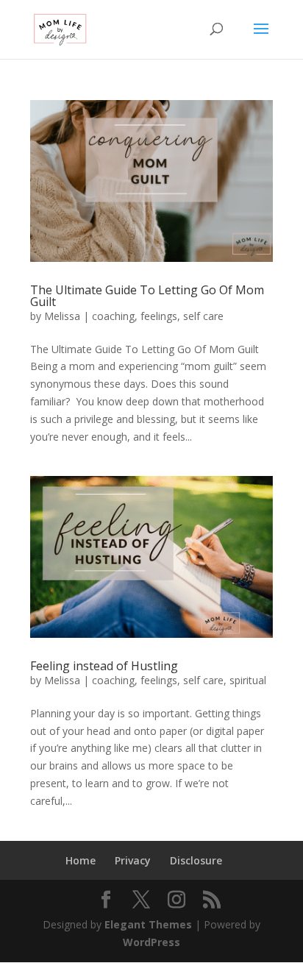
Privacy (133, 860)
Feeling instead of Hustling (104, 666)
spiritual (247, 680)
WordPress (151, 942)
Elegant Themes (148, 924)
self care (203, 316)
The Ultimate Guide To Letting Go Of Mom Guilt (147, 296)
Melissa (62, 316)
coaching (113, 316)
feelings (158, 316)
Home (80, 860)
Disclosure (196, 860)
